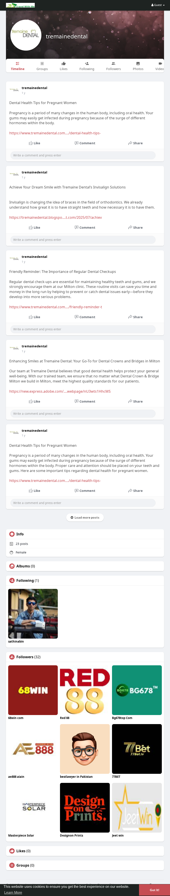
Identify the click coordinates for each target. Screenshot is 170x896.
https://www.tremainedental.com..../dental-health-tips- (55, 133)
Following (25, 580)
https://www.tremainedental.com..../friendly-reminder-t (55, 306)
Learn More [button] (13, 892)
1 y (23, 93)
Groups (22, 865)
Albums (23, 566)
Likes (20, 851)
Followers (24, 657)
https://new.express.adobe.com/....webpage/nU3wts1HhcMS (60, 391)
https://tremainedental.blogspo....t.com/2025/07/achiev (55, 217)
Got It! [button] (154, 890)
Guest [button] (157, 5)
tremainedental (67, 36)
